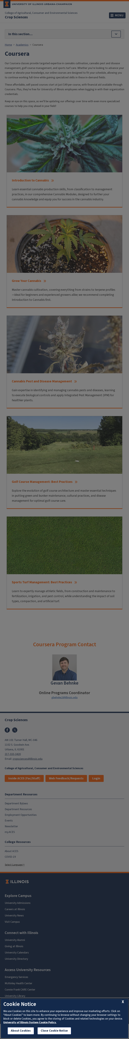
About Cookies (21, 1031)
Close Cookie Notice (54, 1031)
